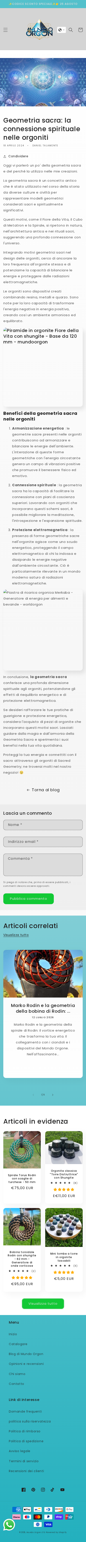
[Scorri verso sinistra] (33, 1095)
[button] (5, 30)
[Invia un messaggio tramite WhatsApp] (9, 1525)
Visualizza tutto (16, 935)
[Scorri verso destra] (53, 1095)
